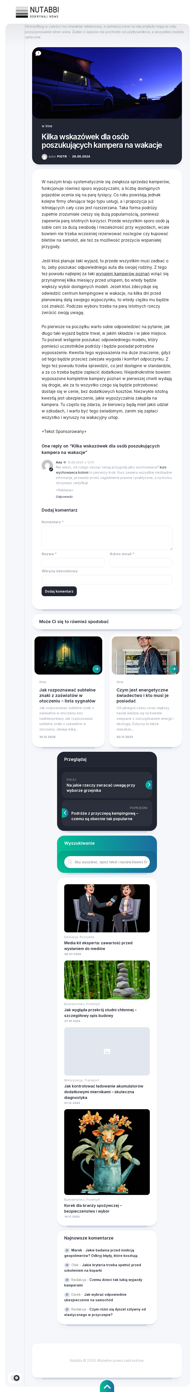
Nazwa (49, 554)
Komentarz (53, 522)
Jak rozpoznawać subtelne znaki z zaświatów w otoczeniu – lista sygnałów (67, 695)
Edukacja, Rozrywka (79, 937)
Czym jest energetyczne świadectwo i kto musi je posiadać (143, 695)
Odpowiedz (64, 496)
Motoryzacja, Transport (81, 1080)
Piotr (58, 156)
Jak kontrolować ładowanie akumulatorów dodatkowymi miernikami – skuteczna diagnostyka (103, 1092)
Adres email (122, 554)
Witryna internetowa (60, 571)
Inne (48, 126)
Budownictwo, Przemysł (82, 1004)
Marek (76, 1250)
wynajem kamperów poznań (123, 273)
